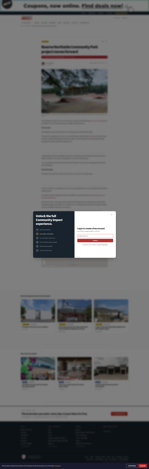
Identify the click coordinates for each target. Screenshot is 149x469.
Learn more (57, 465)
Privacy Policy (105, 244)
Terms (99, 244)
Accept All (142, 465)
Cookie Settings (132, 465)
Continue (95, 240)
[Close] (111, 214)
